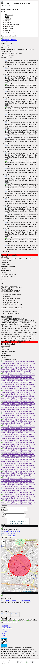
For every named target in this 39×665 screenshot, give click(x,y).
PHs (3, 633)
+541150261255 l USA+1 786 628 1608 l (17, 601)
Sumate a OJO (10, 32)
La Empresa (9, 28)
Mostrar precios (6, 57)
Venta (7, 21)
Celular (3, 514)
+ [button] (4, 541)
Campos (4, 635)
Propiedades (9, 26)
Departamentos (7, 628)
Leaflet (18, 591)
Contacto (8, 30)
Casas (4, 629)
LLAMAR (9, 15)
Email (3, 517)
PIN (2, 512)
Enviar (3, 526)
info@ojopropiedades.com (10, 9)
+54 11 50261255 (9, 536)
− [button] (4, 544)
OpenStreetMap (27, 591)
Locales (4, 631)
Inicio (7, 17)
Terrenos (5, 626)
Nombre (3, 508)
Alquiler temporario (12, 24)
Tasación (8, 19)
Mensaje (4, 524)
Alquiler (8, 22)
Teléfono (4, 510)
